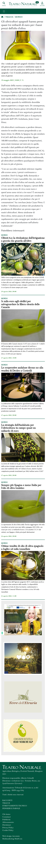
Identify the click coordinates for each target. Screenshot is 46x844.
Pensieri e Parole (11, 808)
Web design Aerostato (11, 836)
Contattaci (6, 817)
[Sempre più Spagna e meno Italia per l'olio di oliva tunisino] (23, 506)
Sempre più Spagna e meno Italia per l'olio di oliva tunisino (21, 486)
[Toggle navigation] (4, 11)
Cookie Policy (7, 830)
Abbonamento (8, 822)
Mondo (19, 17)
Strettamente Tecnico (14, 806)
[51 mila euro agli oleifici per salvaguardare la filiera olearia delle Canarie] (23, 326)
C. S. (22, 80)
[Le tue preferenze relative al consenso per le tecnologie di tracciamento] (2, 633)
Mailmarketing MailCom (12, 839)
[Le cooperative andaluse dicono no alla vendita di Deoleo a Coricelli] (23, 387)
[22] (23, 4)
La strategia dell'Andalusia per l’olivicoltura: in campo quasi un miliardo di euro (18, 427)
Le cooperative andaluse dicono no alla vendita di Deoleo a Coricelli (22, 369)
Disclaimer (6, 825)
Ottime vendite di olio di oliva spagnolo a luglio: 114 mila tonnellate (22, 547)
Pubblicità (6, 819)
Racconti (7, 800)
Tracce (9, 17)
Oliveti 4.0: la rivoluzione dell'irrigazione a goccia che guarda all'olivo (23, 239)
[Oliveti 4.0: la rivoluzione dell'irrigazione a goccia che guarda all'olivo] (23, 259)
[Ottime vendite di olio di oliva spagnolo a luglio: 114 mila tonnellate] (23, 566)
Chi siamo (6, 814)
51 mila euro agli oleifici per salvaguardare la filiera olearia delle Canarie (20, 304)
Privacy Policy (8, 827)
